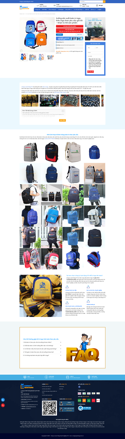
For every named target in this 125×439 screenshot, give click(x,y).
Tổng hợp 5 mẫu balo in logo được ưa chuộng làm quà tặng (37, 117)
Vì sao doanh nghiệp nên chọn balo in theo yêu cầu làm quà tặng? (39, 116)
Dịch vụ (92, 9)
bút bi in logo (38, 425)
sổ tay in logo (82, 421)
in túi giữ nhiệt (84, 425)
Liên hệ (87, 9)
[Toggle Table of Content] (62, 111)
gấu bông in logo (47, 426)
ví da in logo (78, 425)
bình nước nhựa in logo (37, 421)
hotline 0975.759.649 (49, 138)
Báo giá (101, 5)
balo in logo (45, 86)
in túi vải (63, 423)
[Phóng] (21, 50)
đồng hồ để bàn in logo (95, 425)
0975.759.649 (28, 92)
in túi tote (93, 426)
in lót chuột (59, 425)
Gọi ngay (59, 34)
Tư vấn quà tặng (78, 9)
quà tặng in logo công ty (60, 92)
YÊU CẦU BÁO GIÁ (69, 30)
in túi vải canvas (100, 426)
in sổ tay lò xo (86, 426)
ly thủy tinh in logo (94, 423)
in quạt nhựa (31, 425)
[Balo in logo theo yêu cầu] (30, 152)
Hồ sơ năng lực (52, 9)
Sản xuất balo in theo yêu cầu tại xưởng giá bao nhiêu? (36, 112)
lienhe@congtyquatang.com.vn (64, 6)
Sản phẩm (68, 9)
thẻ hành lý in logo (57, 426)
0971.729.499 (69, 410)
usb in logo (71, 426)
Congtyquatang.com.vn (31, 406)
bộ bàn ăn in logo (41, 423)
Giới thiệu (44, 9)
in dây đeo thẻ (78, 426)
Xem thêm (62, 120)
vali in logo (39, 426)
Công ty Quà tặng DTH (27, 86)
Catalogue (60, 9)
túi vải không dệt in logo (83, 423)
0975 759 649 (43, 6)
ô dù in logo (90, 421)
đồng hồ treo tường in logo (71, 421)
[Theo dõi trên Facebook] (79, 387)
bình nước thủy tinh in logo (50, 421)
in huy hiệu (65, 426)
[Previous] (22, 34)
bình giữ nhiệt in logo (25, 421)
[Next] (52, 34)
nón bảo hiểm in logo (71, 423)
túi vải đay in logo (62, 428)
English (99, 9)
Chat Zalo (79, 34)
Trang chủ (37, 9)
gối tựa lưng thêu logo (68, 425)
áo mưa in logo (97, 421)
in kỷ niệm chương (31, 423)
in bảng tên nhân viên (30, 426)
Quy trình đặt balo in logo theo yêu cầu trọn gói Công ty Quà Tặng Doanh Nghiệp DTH (43, 114)
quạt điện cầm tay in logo (53, 423)
